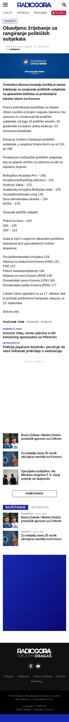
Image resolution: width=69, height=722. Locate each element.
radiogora (14, 49)
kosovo (33, 322)
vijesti (47, 322)
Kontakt (61, 676)
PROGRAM (40, 12)
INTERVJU (23, 12)
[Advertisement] (34, 397)
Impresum (23, 676)
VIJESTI (7, 12)
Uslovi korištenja (43, 676)
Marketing (36, 681)
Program (8, 676)
